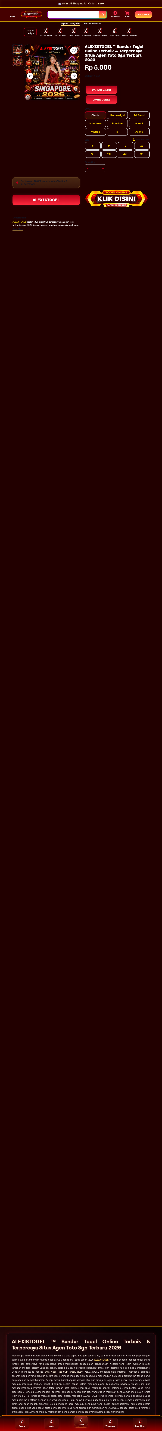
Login (51, 1426)
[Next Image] (74, 75)
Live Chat (139, 1426)
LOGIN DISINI (101, 99)
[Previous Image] (30, 75)
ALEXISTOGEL (46, 199)
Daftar (81, 1424)
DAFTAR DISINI (101, 90)
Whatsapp (110, 1426)
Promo (22, 1426)
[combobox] (73, 14)
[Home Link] (31, 14)
